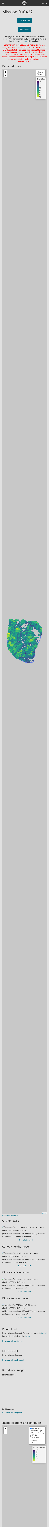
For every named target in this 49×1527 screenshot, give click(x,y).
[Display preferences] (46, 3)
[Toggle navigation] (3, 2)
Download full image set (12, 1413)
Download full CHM (24, 1266)
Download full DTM (24, 1318)
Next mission (24, 29)
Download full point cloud (12, 1341)
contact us (23, 41)
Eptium (28, 1336)
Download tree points (10, 1215)
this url (43, 1333)
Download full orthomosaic (24, 1240)
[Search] (43, 3)
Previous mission (24, 20)
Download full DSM (24, 1292)
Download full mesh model (13, 1360)
